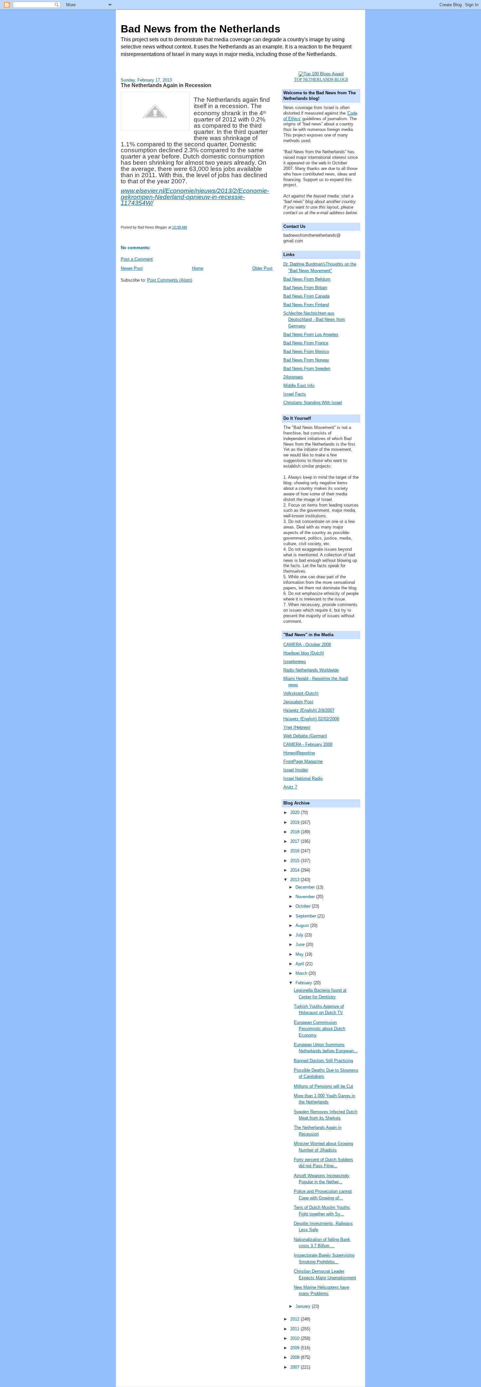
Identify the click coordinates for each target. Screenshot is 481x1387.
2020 (295, 812)
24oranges (293, 377)
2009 (295, 1347)
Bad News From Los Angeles (310, 334)
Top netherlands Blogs (321, 79)
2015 (295, 860)
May (300, 954)
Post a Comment (137, 259)
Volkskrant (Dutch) (300, 693)
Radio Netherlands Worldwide (311, 670)
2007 (295, 1367)
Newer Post (132, 268)
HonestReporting (299, 752)
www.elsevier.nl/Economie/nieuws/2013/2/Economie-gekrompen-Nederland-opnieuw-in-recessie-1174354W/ (195, 197)
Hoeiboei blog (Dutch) (303, 653)
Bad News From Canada (306, 296)
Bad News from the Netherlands (200, 29)
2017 (295, 841)
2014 (295, 870)
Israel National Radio (303, 778)
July (300, 935)
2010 (295, 1338)
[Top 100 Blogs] (321, 73)
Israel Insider (295, 769)
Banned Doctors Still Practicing (323, 1060)
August (302, 925)
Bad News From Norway (306, 360)
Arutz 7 (290, 787)
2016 (295, 850)
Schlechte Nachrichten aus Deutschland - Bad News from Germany (314, 319)
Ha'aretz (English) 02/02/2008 (311, 718)
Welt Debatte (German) (305, 735)
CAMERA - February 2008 (307, 744)
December (305, 887)
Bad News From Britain (305, 287)
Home (197, 268)
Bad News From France (305, 343)
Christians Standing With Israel (312, 402)
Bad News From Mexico (306, 351)
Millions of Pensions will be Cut (323, 1086)
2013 (295, 879)
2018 (295, 831)
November (305, 896)
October (303, 906)
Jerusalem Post (298, 701)
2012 (295, 1319)
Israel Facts (294, 394)
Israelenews (294, 661)
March (302, 973)
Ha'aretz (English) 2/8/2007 (308, 710)
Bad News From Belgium (306, 279)
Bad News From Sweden (306, 368)
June (300, 944)
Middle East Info (298, 385)
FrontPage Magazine (303, 761)
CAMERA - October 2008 (307, 644)
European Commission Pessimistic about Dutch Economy (319, 1029)
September (306, 916)
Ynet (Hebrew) (296, 727)
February (304, 982)
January (303, 1306)
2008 (295, 1357)
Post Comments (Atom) (169, 280)
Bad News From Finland (306, 304)
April (300, 963)
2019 (295, 822)
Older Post (262, 268)
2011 (295, 1328)
